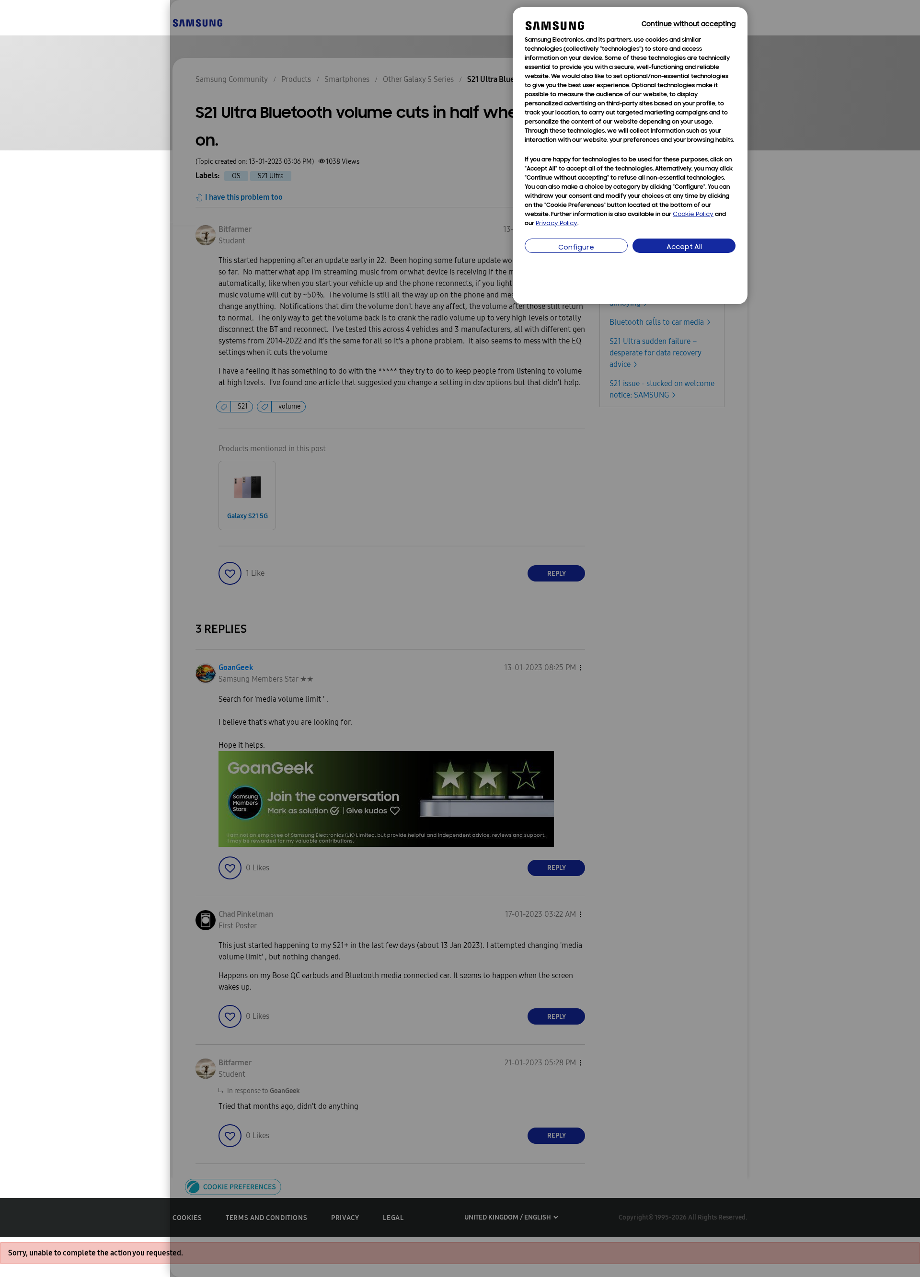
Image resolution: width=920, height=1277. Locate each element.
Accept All (684, 247)
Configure (576, 247)
